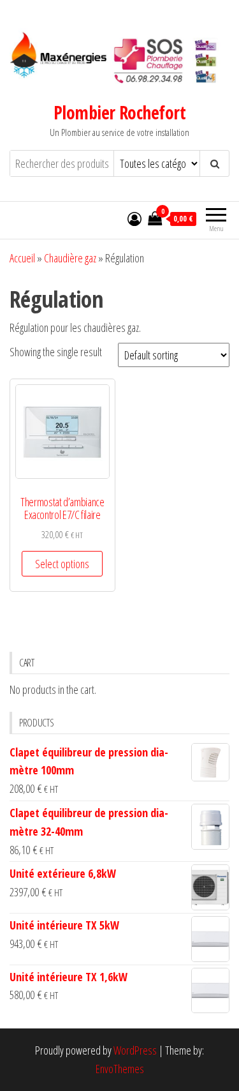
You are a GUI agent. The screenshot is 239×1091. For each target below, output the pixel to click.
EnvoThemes (120, 1068)
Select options (62, 563)
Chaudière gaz (70, 258)
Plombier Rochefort (119, 112)
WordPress (135, 1050)
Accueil (22, 258)
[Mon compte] (134, 218)
